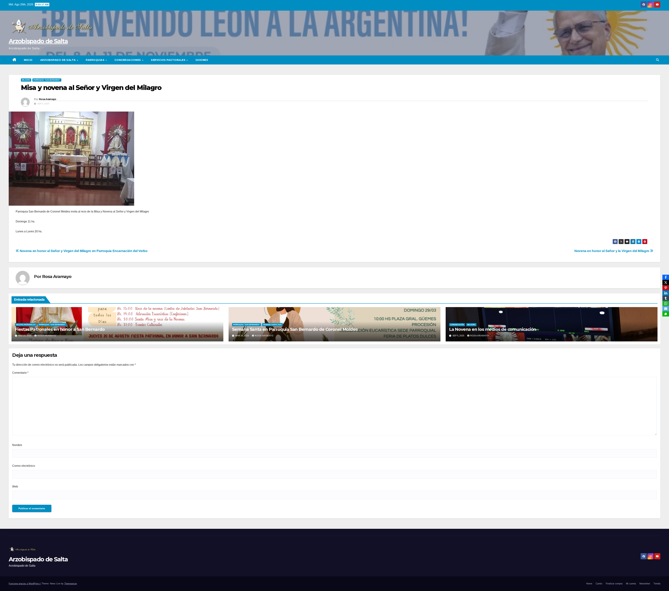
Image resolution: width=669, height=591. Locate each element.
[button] (657, 59)
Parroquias (95, 60)
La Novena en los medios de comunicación (492, 329)
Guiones (201, 60)
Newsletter (644, 583)
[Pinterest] (665, 287)
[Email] (665, 308)
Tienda (656, 583)
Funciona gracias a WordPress (24, 583)
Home (589, 583)
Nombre (17, 445)
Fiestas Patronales (26, 325)
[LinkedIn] (665, 293)
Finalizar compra (614, 583)
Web (15, 486)
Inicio (28, 60)
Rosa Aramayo (47, 99)
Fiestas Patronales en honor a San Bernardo (60, 329)
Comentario (20, 372)
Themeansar (70, 583)
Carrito (599, 583)
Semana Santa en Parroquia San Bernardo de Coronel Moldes (294, 329)
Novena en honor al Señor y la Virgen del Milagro (612, 251)
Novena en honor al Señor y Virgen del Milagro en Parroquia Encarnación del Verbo (83, 251)
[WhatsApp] (665, 303)
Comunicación (457, 325)
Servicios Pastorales (168, 60)
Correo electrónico (23, 465)
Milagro (26, 80)
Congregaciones (128, 60)
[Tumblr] (665, 298)
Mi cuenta (631, 583)
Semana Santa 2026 (272, 325)
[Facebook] (665, 277)
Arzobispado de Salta (38, 41)
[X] (665, 282)
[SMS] (665, 314)
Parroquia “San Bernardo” (46, 80)
